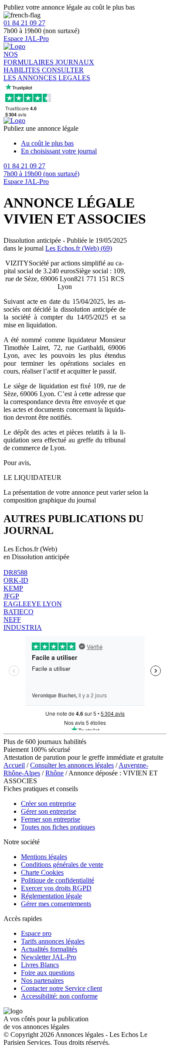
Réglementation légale (51, 896)
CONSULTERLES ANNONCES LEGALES (46, 74)
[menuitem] (94, 143)
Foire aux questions (48, 972)
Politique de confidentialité (57, 880)
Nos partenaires (42, 980)
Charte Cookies (42, 872)
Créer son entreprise (48, 803)
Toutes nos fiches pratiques (58, 827)
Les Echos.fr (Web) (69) (78, 248)
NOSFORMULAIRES (29, 58)
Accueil (14, 765)
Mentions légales (44, 856)
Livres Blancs (40, 964)
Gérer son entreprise (48, 811)
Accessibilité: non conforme (59, 996)
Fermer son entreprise (50, 819)
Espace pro (36, 933)
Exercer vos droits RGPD (56, 888)
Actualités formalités (49, 949)
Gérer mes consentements (56, 903)
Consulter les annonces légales (72, 765)
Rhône (54, 773)
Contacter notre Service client (61, 988)
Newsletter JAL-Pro (48, 957)
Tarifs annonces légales (53, 941)
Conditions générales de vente (62, 864)
